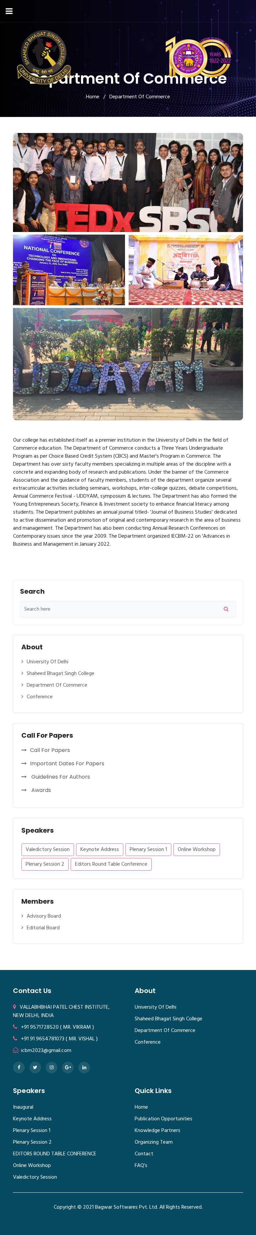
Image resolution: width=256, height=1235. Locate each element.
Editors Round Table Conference (111, 864)
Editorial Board (43, 928)
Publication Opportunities (163, 1119)
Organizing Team (154, 1142)
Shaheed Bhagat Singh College (60, 674)
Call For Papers (50, 750)
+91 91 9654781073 (43, 1039)
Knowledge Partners (157, 1130)
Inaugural (23, 1107)
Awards (40, 790)
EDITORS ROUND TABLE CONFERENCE (54, 1154)
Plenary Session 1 (148, 849)
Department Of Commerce (57, 685)
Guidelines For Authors (60, 777)
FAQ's (141, 1165)
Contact (144, 1154)
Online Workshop (197, 849)
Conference (40, 697)
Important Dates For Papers (67, 763)
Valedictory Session (48, 849)
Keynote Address (99, 849)
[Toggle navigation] (9, 11)
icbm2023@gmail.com (45, 1050)
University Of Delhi (47, 662)
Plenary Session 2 (45, 864)
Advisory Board (44, 916)
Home (141, 1107)
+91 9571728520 (40, 1027)
